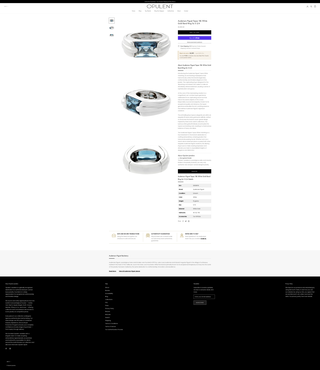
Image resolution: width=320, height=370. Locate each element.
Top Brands (148, 11)
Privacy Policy (109, 308)
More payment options (194, 42)
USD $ (5, 6)
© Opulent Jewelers (11, 365)
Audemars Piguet (198, 189)
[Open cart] (315, 6)
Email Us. (203, 239)
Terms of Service (110, 326)
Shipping (108, 320)
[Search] (311, 6)
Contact (186, 11)
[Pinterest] (189, 221)
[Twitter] (186, 221)
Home (133, 11)
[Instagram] (10, 348)
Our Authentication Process (114, 329)
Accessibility (109, 293)
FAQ (106, 302)
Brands (107, 290)
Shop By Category (159, 11)
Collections (108, 299)
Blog (106, 296)
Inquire (195, 171)
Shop (140, 11)
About (179, 11)
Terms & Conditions (111, 323)
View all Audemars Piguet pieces (129, 271)
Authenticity (171, 11)
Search (107, 317)
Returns (107, 311)
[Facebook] (183, 221)
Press (106, 305)
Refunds (107, 314)
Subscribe (200, 302)
